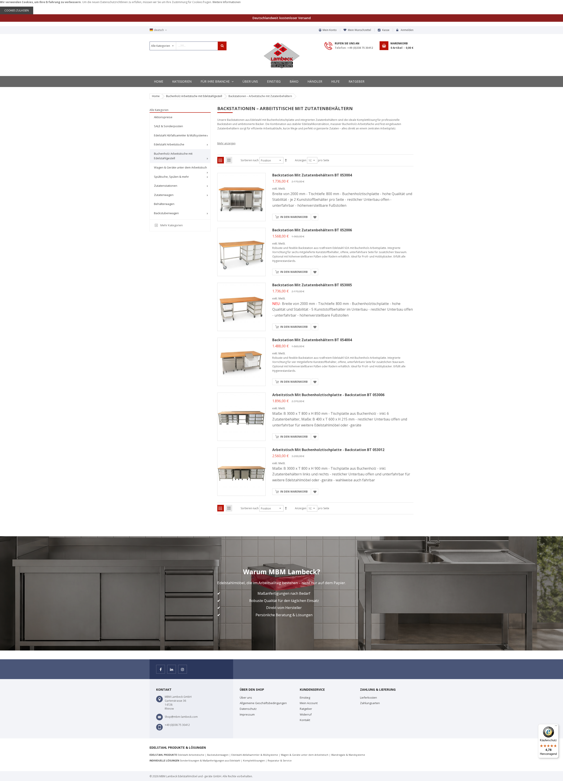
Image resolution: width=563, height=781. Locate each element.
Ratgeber (306, 709)
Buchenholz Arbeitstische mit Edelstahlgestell (194, 96)
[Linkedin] (171, 669)
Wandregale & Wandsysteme (348, 754)
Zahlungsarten (370, 703)
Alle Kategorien (159, 110)
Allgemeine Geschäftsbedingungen (263, 703)
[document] (281, 7)
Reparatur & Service (280, 760)
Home (156, 96)
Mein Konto (330, 30)
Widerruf (306, 714)
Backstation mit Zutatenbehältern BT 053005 (312, 285)
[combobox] (188, 46)
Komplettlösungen (254, 760)
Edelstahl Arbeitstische (191, 754)
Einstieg (305, 697)
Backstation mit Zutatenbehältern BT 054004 (312, 339)
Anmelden (407, 30)
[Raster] (229, 160)
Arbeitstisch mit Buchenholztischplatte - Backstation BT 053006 (328, 394)
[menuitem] (180, 117)
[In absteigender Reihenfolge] (286, 160)
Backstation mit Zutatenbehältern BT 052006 (312, 230)
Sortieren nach (250, 160)
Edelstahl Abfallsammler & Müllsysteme (254, 754)
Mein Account (309, 703)
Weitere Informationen (226, 2)
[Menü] (556, 726)
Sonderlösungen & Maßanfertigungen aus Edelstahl (210, 760)
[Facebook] (160, 669)
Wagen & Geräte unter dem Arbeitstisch (304, 754)
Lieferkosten (368, 697)
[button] (315, 217)
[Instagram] (182, 669)
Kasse (385, 30)
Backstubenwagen (217, 754)
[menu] (180, 166)
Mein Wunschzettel (359, 30)
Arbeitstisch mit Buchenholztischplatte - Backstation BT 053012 (328, 449)
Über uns (246, 697)
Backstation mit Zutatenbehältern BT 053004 (312, 175)
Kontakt (305, 720)
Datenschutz (248, 709)
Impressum (247, 714)
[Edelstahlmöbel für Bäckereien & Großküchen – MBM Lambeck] (281, 55)
